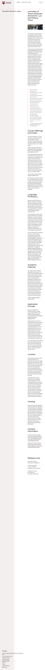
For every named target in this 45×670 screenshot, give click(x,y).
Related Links (4, 667)
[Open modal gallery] (35, 27)
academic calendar (35, 297)
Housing (3, 664)
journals (33, 73)
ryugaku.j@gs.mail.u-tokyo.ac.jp (34, 445)
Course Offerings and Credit (7, 656)
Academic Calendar (5, 659)
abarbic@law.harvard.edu (33, 440)
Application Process (6, 660)
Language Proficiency (6, 657)
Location (3, 662)
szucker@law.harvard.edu (36, 437)
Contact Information (5, 665)
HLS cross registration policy (35, 239)
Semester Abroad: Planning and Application (35, 317)
